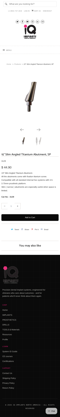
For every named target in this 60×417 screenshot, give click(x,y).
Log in (27, 11)
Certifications (8, 361)
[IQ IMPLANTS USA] (30, 32)
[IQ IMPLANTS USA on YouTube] (27, 22)
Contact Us (7, 373)
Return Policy (8, 388)
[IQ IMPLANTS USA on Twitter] (17, 22)
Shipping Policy (9, 378)
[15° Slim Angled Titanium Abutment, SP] (30, 98)
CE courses (7, 356)
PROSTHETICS (9, 320)
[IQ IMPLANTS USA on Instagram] (32, 22)
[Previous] (22, 129)
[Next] (38, 129)
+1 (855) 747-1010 (15, 11)
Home (5, 310)
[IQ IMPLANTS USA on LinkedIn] (37, 22)
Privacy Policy (8, 383)
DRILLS (5, 325)
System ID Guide (9, 351)
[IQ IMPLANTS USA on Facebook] (22, 22)
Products (17, 64)
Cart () (37, 11)
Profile (5, 339)
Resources (7, 334)
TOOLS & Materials (11, 329)
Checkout (47, 11)
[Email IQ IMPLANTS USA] (42, 22)
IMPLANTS (7, 315)
